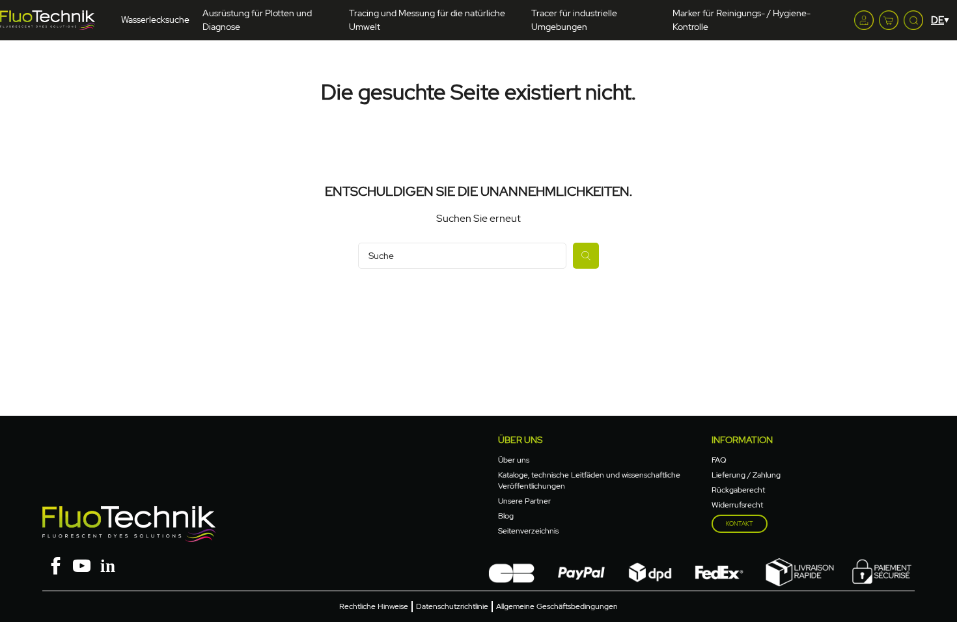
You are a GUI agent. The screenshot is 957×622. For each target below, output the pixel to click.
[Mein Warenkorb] (888, 20)
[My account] (864, 20)
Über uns (513, 460)
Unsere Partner (524, 501)
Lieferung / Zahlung (746, 475)
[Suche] (586, 256)
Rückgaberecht (738, 490)
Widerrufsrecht (737, 505)
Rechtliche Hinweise (373, 606)
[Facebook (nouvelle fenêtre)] (55, 564)
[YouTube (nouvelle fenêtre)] (81, 564)
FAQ (719, 460)
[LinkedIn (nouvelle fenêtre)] (107, 564)
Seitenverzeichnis (528, 531)
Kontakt (739, 524)
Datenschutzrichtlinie (452, 606)
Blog (506, 516)
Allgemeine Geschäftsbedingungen (557, 606)
